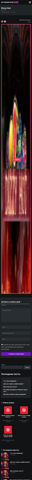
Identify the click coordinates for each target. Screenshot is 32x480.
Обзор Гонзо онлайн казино (24, 416)
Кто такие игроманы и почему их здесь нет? (15, 390)
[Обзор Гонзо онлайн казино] (24, 413)
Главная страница (5, 12)
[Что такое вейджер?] (5, 460)
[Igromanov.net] (9, 2)
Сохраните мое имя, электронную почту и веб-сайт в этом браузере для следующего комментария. (15, 347)
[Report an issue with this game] (2, 21)
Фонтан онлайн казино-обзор (8, 435)
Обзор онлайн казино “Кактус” (8, 416)
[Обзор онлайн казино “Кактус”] (8, 413)
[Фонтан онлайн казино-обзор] (8, 433)
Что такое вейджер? (9, 381)
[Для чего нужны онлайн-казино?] (5, 468)
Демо (17, 159)
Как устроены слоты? (10, 387)
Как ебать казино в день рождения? (14, 394)
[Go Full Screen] (5, 21)
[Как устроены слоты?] (5, 477)
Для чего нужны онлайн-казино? (13, 384)
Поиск (3, 364)
